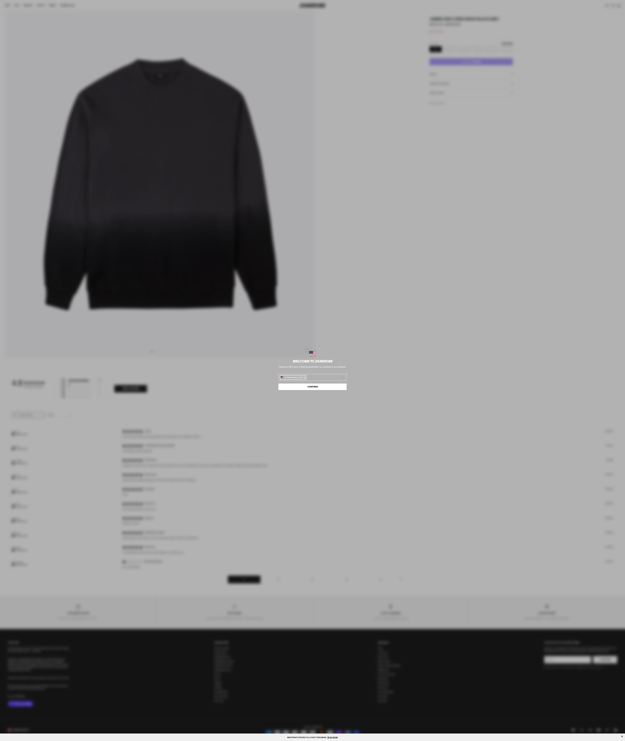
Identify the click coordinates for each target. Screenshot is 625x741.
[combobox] (293, 377)
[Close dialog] (622, 736)
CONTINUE (312, 387)
